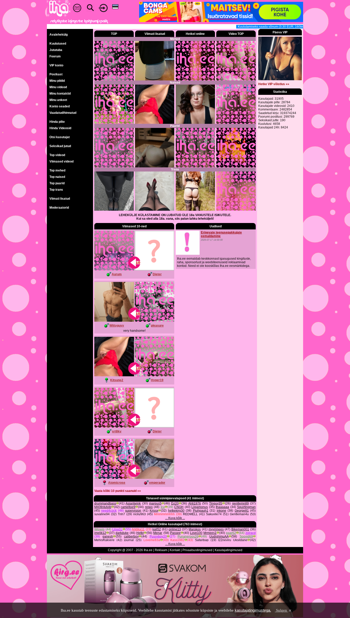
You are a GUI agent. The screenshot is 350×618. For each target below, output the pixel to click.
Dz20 (175, 503)
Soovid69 (246, 536)
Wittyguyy (116, 325)
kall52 (156, 529)
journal (129, 540)
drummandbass (105, 503)
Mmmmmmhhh (164, 514)
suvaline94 (102, 514)
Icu (163, 507)
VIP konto (56, 65)
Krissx (154, 510)
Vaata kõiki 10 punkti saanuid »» (117, 491)
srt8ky (116, 431)
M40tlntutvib (102, 507)
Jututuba (55, 50)
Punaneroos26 (188, 536)
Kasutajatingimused (228, 550)
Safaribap (202, 540)
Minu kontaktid (60, 93)
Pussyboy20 (158, 536)
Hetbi (140, 533)
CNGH (178, 507)
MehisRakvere (104, 540)
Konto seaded (59, 106)
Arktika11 (138, 529)
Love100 (196, 533)
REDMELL (190, 514)
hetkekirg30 (176, 510)
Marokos (195, 529)
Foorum (55, 56)
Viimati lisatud (59, 198)
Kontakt (175, 550)
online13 (175, 529)
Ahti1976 (194, 503)
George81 (242, 510)
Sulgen (281, 610)
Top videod (57, 155)
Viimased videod (61, 161)
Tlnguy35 (215, 503)
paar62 (231, 533)
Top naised (57, 177)
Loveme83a (151, 540)
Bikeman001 (240, 529)
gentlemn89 (240, 503)
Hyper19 (157, 380)
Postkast (56, 74)
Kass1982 (177, 540)
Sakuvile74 (214, 514)
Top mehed (57, 170)
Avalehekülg (58, 34)
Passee (175, 533)
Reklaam (161, 550)
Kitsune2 (116, 380)
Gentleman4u (239, 514)
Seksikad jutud (60, 146)
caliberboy (131, 536)
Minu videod (58, 87)
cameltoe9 (128, 507)
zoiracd (250, 533)
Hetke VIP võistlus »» (273, 84)
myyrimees (216, 529)
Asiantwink (133, 503)
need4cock (109, 510)
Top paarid (57, 183)
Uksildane (240, 540)
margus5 (155, 503)
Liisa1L (117, 529)
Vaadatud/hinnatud (62, 113)
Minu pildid (57, 81)
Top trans (56, 189)
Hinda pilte (57, 122)
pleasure (157, 325)
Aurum (117, 274)
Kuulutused (57, 43)
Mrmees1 (210, 533)
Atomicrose (116, 482)
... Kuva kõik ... (175, 518)
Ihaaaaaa (222, 507)
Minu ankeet (58, 100)
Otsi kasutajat (59, 137)
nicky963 (139, 514)
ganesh (107, 536)
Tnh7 (121, 514)
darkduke (122, 533)
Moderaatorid (59, 207)
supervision (133, 510)
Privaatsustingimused (197, 550)
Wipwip (99, 529)
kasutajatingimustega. (253, 610)
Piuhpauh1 (200, 510)
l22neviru (224, 540)
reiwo (149, 507)
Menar (157, 533)
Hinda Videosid (60, 128)
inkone (221, 510)
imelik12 (100, 533)
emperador (157, 482)
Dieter (157, 274)
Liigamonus (199, 507)
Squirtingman (246, 507)
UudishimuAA (219, 536)
